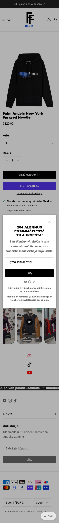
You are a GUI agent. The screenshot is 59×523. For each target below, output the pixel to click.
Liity (29, 273)
